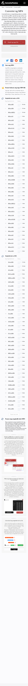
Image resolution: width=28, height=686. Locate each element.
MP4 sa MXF (11, 223)
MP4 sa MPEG (11, 144)
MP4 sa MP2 (11, 227)
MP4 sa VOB (11, 215)
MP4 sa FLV (11, 171)
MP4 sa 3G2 (10, 243)
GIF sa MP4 (10, 301)
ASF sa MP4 (11, 325)
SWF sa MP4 (11, 377)
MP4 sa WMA (11, 163)
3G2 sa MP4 (10, 262)
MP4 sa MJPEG (11, 112)
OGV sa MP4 (11, 317)
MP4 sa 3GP (10, 195)
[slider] (20, 104)
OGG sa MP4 (11, 365)
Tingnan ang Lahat (14, 414)
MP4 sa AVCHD (11, 219)
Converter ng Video (8, 7)
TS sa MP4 (10, 313)
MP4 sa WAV (11, 160)
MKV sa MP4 (11, 345)
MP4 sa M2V (11, 251)
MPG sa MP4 (11, 309)
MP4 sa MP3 (11, 104)
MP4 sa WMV (11, 183)
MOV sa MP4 (11, 305)
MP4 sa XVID (11, 148)
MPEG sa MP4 (11, 353)
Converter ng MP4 (17, 7)
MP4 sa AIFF (11, 120)
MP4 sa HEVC (11, 211)
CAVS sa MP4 (11, 293)
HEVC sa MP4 (11, 274)
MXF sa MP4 (11, 361)
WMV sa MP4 (11, 389)
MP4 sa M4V (11, 187)
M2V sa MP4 (11, 408)
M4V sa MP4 (11, 341)
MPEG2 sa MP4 (11, 396)
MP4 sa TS (10, 152)
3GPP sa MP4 (11, 282)
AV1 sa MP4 (10, 286)
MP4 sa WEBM (11, 179)
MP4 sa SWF (11, 207)
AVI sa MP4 (10, 270)
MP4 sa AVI (10, 116)
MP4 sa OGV (11, 199)
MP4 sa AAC (11, 124)
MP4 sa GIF (10, 167)
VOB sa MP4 (11, 381)
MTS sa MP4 (11, 357)
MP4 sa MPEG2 (11, 203)
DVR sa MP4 (11, 297)
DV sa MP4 (10, 329)
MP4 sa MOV (11, 140)
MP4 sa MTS (11, 231)
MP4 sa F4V (10, 239)
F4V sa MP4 (10, 404)
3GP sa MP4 (10, 289)
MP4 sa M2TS (11, 156)
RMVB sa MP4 (11, 373)
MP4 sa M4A (11, 136)
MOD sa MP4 (11, 349)
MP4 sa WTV (11, 247)
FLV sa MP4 (11, 333)
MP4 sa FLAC (11, 128)
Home (3, 7)
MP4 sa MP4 (11, 108)
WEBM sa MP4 (11, 385)
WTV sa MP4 (11, 393)
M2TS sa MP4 (11, 337)
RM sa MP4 (10, 369)
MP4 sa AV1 (10, 132)
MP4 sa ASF (10, 235)
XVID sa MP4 (11, 321)
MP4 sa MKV (11, 175)
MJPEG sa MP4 (11, 278)
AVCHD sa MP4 (11, 400)
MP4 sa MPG (11, 191)
